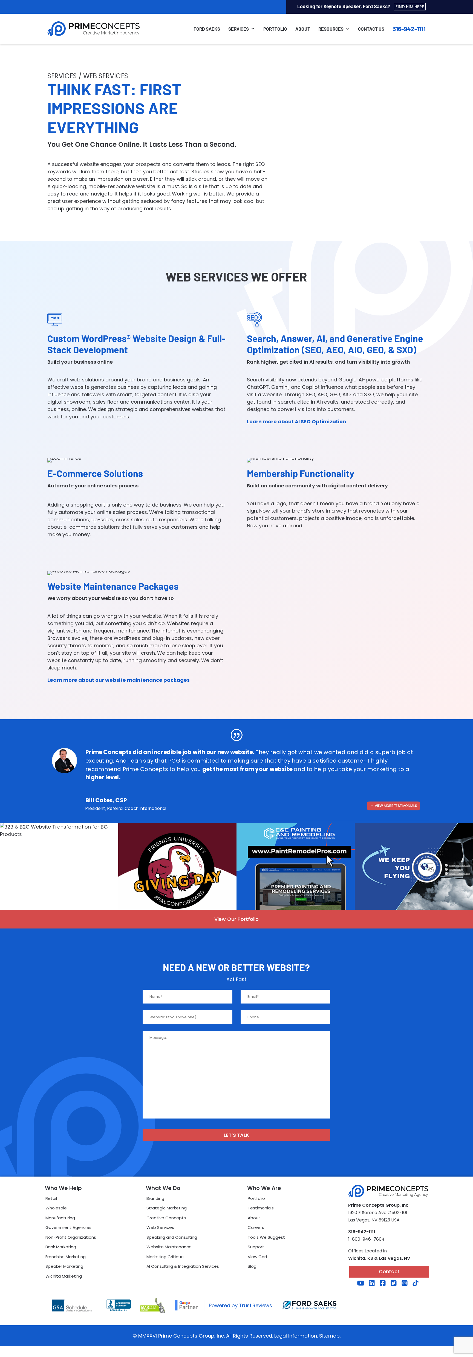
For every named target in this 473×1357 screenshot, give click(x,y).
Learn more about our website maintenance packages (118, 680)
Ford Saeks (207, 28)
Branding (155, 1198)
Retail (51, 1198)
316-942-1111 (409, 29)
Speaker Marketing (64, 1266)
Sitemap (329, 1335)
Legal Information (295, 1335)
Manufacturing (60, 1218)
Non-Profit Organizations (70, 1237)
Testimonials (261, 1208)
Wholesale (56, 1208)
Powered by (240, 1305)
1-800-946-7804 (366, 1239)
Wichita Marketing (63, 1276)
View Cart (258, 1257)
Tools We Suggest (266, 1237)
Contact (389, 1271)
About (302, 28)
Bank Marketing (60, 1247)
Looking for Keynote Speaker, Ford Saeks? (360, 6)
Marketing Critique (165, 1257)
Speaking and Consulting (171, 1237)
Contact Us (371, 28)
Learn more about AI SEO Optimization (296, 421)
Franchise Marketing (65, 1257)
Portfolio (275, 28)
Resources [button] (331, 28)
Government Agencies (68, 1227)
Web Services (160, 1227)
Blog (252, 1266)
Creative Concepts (166, 1218)
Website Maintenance (169, 1247)
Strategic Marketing (166, 1208)
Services (238, 28)
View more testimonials (396, 805)
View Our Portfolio (236, 919)
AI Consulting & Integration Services (182, 1266)
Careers (256, 1227)
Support (256, 1247)
